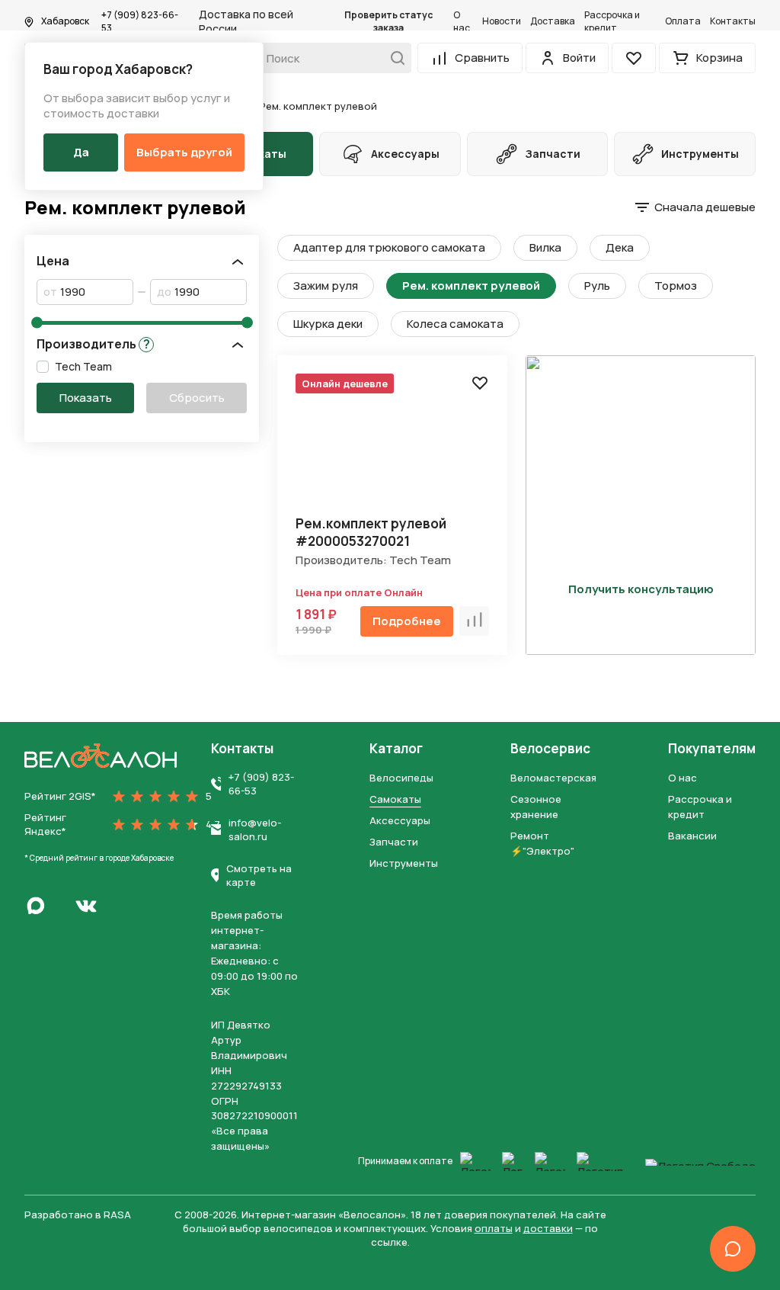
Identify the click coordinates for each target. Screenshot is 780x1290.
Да (81, 152)
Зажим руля (325, 286)
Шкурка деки (328, 324)
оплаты (494, 1228)
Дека (620, 247)
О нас (461, 21)
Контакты (733, 21)
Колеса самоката (455, 324)
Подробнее (406, 621)
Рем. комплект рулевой (471, 286)
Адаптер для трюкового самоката (389, 247)
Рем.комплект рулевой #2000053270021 (371, 532)
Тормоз (675, 286)
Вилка (545, 247)
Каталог (396, 748)
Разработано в (77, 1214)
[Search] (393, 58)
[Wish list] (480, 382)
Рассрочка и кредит (612, 21)
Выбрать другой (184, 152)
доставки (548, 1228)
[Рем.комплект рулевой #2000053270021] (392, 446)
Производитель (93, 344)
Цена (53, 261)
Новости (501, 21)
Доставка (552, 21)
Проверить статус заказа (388, 21)
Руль (597, 286)
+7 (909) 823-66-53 (139, 21)
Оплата (683, 21)
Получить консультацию (641, 589)
